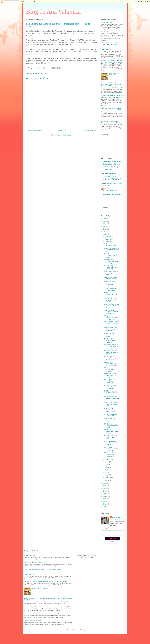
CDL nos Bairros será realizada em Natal (110, 277)
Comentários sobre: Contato (112, 194)
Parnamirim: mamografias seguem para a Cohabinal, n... (111, 363)
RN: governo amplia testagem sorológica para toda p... (111, 317)
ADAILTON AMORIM (109, 173)
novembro (108, 239)
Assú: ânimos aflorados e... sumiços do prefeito (111, 272)
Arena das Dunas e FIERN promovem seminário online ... (110, 288)
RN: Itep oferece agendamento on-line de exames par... (111, 431)
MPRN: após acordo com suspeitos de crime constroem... (111, 294)
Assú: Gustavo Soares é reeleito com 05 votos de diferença (111, 43)
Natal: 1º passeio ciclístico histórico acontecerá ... (110, 255)
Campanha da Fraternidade (113, 74)
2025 (104, 221)
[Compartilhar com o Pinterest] (60, 68)
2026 (104, 219)
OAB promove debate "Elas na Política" (110, 244)
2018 (104, 486)
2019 (104, 483)
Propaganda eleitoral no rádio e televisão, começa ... (111, 375)
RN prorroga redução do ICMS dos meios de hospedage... (111, 346)
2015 (104, 493)
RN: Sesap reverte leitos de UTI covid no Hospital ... (111, 369)
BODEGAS (106, 185)
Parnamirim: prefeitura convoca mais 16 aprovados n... (110, 282)
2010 (104, 506)
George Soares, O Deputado (109, 121)
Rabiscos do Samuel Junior (112, 161)
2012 (104, 501)
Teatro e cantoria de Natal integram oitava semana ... (111, 300)
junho (106, 467)
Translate (90, 558)
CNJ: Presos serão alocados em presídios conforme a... (111, 443)
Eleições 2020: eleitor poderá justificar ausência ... (110, 437)
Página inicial (62, 130)
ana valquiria (116, 517)
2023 (104, 226)
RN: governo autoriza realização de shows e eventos (111, 398)
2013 (104, 499)
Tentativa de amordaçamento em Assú (112, 32)
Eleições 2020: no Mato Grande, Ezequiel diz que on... (111, 352)
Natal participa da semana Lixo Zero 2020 (110, 420)
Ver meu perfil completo (108, 528)
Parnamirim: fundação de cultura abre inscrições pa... (111, 249)
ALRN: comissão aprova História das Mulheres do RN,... (111, 306)
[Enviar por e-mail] (52, 68)
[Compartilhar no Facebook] (58, 68)
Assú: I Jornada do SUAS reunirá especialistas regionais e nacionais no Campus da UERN (112, 84)
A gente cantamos (106, 22)
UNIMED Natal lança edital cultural (110, 415)
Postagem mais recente (35, 130)
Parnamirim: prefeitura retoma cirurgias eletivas (110, 334)
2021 (104, 231)
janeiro (107, 480)
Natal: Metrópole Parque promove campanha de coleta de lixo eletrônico (112, 109)
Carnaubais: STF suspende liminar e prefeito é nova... (110, 410)
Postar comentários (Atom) (64, 135)
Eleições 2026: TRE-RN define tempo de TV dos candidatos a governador (112, 61)
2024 (104, 224)
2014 (104, 496)
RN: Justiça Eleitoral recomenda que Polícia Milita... (110, 386)
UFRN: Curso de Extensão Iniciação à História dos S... (111, 358)
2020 (104, 234)
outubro (107, 241)
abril (106, 472)
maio (106, 469)
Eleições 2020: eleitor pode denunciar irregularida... (110, 340)
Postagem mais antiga (89, 130)
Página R (106, 189)
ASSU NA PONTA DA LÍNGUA (112, 183)
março (107, 475)
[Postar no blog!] (54, 68)
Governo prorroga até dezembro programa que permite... (111, 329)
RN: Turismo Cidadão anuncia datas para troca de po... (110, 454)
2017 (104, 488)
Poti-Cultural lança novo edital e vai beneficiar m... (111, 392)
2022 (104, 229)
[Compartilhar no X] (56, 68)
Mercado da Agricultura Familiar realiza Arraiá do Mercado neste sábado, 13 (112, 96)
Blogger (84, 630)
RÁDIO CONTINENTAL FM (110, 190)
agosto (107, 462)
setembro (108, 459)
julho (106, 464)
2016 (104, 491)
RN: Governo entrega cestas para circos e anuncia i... (111, 425)
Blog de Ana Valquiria (53, 11)
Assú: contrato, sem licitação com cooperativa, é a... (110, 381)
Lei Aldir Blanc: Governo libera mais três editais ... (111, 323)
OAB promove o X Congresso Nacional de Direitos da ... (111, 311)
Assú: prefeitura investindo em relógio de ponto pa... (111, 261)
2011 (104, 504)
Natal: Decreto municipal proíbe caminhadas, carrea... (111, 404)
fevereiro (107, 477)
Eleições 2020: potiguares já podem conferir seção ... (111, 267)
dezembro (108, 236)
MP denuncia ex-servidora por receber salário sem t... (111, 448)
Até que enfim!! (106, 49)
